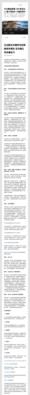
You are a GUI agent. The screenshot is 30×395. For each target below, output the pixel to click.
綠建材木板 (6, 380)
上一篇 (6, 37)
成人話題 (11, 33)
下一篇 (24, 37)
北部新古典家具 (7, 372)
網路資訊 (22, 29)
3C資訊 (5, 33)
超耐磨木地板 (15, 223)
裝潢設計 (16, 29)
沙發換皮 (6, 242)
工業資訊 (10, 29)
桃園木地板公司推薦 (8, 252)
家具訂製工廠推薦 (8, 364)
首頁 (5, 29)
